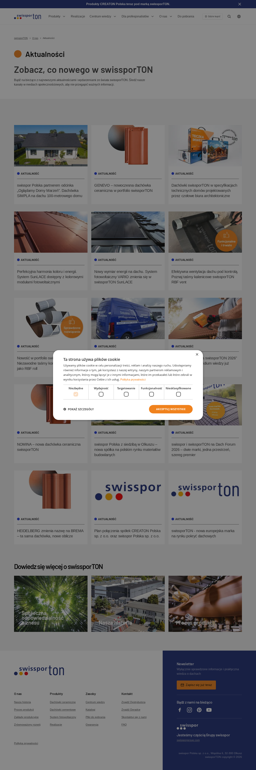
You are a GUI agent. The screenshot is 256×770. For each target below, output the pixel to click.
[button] (78, 409)
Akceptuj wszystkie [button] (171, 409)
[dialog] (128, 385)
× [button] (196, 354)
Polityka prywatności (133, 379)
